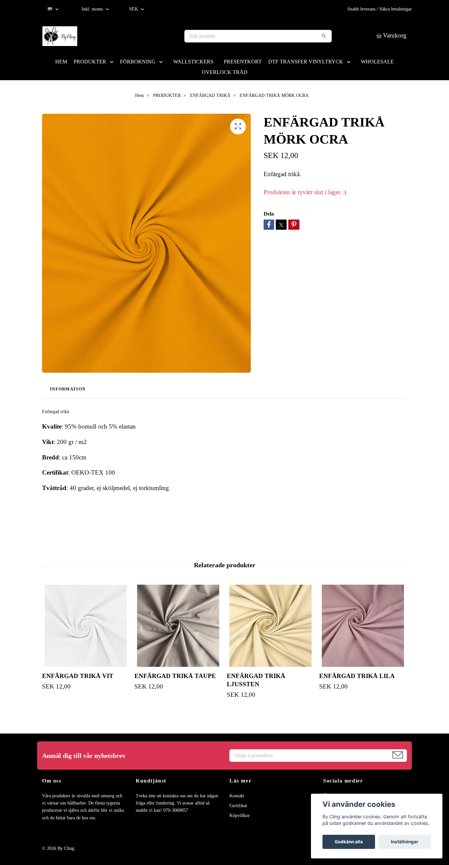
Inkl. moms (93, 9)
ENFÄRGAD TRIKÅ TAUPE (175, 675)
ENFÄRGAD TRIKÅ (210, 95)
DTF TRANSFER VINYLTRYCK (305, 61)
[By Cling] (133, 36)
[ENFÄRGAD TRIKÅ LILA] (363, 626)
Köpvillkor (239, 815)
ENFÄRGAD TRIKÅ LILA (357, 675)
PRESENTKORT (243, 61)
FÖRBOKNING (137, 61)
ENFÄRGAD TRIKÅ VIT (77, 675)
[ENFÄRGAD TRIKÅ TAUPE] (178, 626)
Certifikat (238, 805)
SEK (134, 9)
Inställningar (404, 841)
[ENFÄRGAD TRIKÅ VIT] (86, 626)
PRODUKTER (90, 61)
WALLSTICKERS (193, 61)
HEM (61, 61)
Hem (139, 95)
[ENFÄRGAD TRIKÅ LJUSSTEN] (270, 626)
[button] (113, 61)
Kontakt (236, 795)
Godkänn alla (349, 841)
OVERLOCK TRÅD (225, 72)
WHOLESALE (377, 61)
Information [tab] (67, 389)
